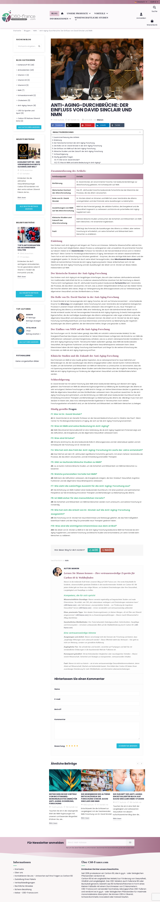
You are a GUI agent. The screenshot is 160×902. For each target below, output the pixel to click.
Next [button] (43, 173)
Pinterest (88, 125)
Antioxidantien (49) (26, 70)
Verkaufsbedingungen (25, 882)
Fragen (72, 409)
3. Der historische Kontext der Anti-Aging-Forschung (73, 143)
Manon (29, 314)
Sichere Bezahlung (23, 889)
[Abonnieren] (130, 842)
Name (57, 689)
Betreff (57, 709)
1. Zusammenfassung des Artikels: (65, 137)
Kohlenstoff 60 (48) (26, 65)
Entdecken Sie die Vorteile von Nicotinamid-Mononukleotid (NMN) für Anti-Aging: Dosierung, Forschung (63, 799)
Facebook (59, 125)
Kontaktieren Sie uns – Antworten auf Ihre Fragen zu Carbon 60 (44, 876)
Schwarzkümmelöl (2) (27, 95)
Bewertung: (59, 746)
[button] (79, 13)
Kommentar (59, 719)
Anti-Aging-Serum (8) (27, 105)
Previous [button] (14, 173)
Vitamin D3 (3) (24, 80)
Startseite (19, 869)
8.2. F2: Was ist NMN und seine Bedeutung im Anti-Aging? (77, 162)
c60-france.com (70, 605)
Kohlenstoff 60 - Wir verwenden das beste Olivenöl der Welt (29, 164)
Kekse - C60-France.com (26, 892)
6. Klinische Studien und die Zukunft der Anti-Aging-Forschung (77, 151)
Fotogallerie (23, 355)
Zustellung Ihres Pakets (25, 879)
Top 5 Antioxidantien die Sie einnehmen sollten (29, 247)
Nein (108, 550)
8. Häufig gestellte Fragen (62, 157)
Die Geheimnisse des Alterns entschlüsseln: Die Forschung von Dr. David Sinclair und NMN (95, 798)
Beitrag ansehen (33, 334)
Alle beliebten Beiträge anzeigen (28, 294)
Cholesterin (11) (24, 100)
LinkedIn (103, 125)
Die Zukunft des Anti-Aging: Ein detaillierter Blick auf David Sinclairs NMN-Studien (128, 796)
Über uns (19, 872)
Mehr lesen (22, 197)
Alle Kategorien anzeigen (29, 127)
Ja (95, 550)
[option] (29, 171)
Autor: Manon (71, 568)
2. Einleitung (57, 140)
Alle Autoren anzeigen (28, 342)
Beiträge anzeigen (33, 321)
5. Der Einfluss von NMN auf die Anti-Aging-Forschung (73, 148)
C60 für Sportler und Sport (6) (25, 111)
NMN (67, 560)
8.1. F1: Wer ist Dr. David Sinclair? (67, 160)
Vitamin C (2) (23, 75)
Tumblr (117, 125)
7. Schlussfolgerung (60, 154)
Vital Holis (31, 328)
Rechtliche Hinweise (24, 886)
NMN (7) (21, 90)
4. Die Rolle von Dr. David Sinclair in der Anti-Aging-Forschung (77, 146)
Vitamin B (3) (23, 85)
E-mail (57, 699)
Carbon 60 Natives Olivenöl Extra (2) (28, 119)
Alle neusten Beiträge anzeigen (29, 207)
